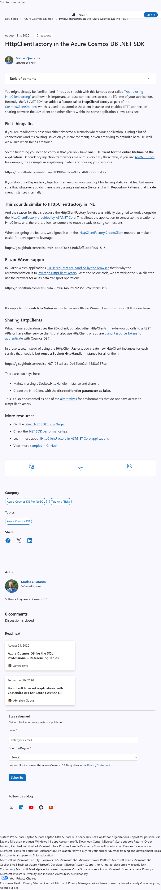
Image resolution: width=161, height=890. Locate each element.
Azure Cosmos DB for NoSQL (26, 501)
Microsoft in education (108, 846)
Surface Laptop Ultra (48, 837)
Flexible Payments (81, 846)
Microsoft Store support (117, 841)
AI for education (42, 855)
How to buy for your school (89, 851)
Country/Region (20, 748)
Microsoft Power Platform (94, 860)
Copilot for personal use (145, 837)
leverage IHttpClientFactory (57, 273)
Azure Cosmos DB (18, 521)
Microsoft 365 (69, 860)
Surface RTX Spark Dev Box (79, 837)
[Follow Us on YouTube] (31, 809)
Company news (131, 869)
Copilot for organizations (113, 837)
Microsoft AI (8, 860)
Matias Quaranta (28, 58)
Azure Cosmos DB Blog (38, 19)
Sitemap (38, 883)
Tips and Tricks (60, 501)
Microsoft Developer (51, 864)
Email (13, 730)
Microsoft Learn (74, 864)
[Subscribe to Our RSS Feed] (50, 809)
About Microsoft (110, 869)
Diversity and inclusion (40, 874)
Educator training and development (130, 851)
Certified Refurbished (24, 846)
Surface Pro (7, 837)
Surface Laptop (24, 837)
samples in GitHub (43, 445)
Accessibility (62, 874)
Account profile (68, 841)
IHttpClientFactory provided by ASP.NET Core (42, 217)
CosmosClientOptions (21, 106)
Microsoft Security (28, 860)
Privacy (73, 883)
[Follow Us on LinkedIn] (21, 809)
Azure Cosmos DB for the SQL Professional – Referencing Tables (33, 655)
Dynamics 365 (49, 860)
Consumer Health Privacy (16, 883)
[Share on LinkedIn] (30, 541)
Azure (33, 864)
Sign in (151, 14)
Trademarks (123, 883)
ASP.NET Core (145, 157)
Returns (139, 841)
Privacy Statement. (99, 765)
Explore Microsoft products (17, 841)
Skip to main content (13, 2)
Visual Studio (80, 869)
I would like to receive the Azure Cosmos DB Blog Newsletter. (60, 765)
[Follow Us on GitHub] (41, 809)
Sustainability (79, 874)
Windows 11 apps (46, 841)
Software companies (58, 869)
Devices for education (137, 846)
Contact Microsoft (55, 883)
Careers (94, 869)
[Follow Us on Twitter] (11, 809)
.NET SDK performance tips (48, 431)
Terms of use (108, 883)
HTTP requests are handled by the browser (78, 267)
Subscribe (17, 777)
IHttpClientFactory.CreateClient (101, 232)
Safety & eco (140, 883)
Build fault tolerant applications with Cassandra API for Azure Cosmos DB (35, 690)
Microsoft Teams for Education (19, 851)
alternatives (68, 398)
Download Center (90, 841)
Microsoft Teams (122, 860)
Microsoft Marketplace (30, 869)
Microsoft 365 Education (55, 851)
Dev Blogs (11, 19)
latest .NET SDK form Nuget (45, 424)
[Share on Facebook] (8, 541)
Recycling (154, 883)
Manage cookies (88, 883)
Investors (19, 874)
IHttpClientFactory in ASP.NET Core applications (74, 438)
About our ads (9, 888)
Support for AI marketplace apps (106, 864)
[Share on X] (19, 541)
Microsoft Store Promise (54, 846)
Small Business (19, 864)
